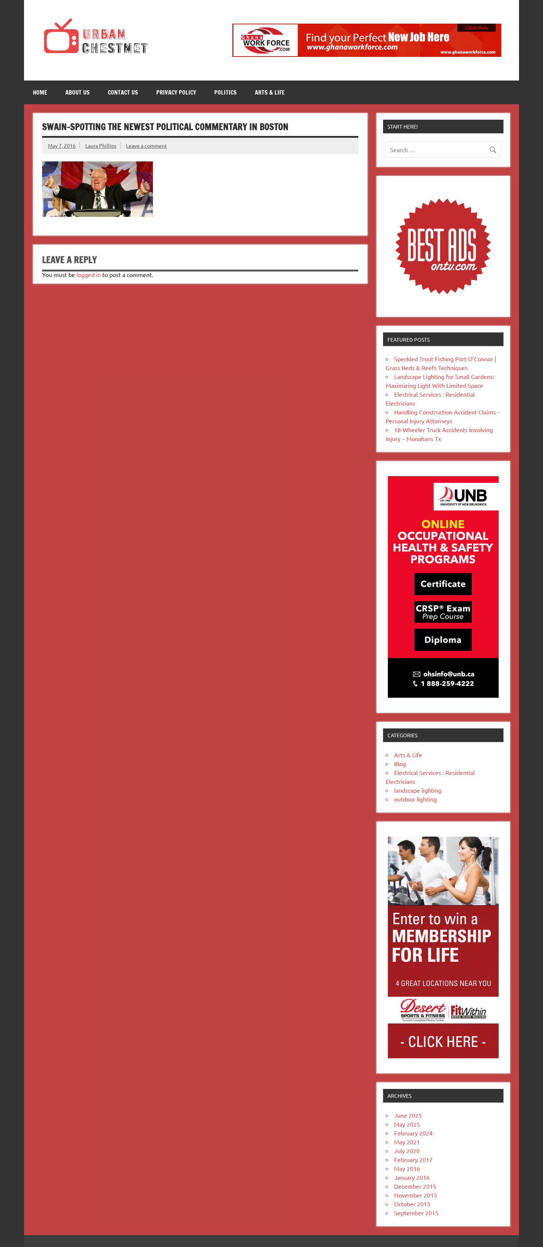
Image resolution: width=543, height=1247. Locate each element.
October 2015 (412, 1203)
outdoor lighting (415, 799)
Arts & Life (270, 92)
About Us (77, 92)
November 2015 (415, 1195)
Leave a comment (146, 145)
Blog (400, 763)
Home (40, 92)
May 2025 (407, 1124)
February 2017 (413, 1159)
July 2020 (407, 1150)
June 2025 (408, 1115)
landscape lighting (417, 790)
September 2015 (416, 1212)
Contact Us (123, 92)
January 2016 (412, 1177)
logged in (88, 274)
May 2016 (407, 1168)
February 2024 (413, 1133)
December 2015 (415, 1186)
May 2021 (407, 1141)
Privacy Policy (176, 92)
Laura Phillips (100, 145)
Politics (225, 92)
